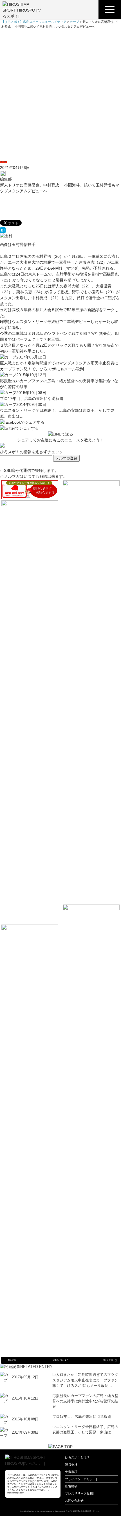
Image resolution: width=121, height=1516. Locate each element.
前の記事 (12, 1360)
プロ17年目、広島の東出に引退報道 (32, 398)
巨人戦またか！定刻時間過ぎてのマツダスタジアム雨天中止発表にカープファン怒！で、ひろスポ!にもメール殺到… (85, 1380)
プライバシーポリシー (80, 1479)
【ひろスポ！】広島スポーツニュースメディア (33, 21)
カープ (3, 162)
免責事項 (71, 1471)
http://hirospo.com (15, 1492)
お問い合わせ (74, 1500)
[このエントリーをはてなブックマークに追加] (60, 230)
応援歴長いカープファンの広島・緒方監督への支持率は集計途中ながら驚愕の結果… (85, 1401)
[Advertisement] (60, 92)
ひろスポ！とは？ (77, 1457)
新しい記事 (108, 1360)
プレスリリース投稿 (79, 1493)
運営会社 (71, 1464)
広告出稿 (71, 1486)
